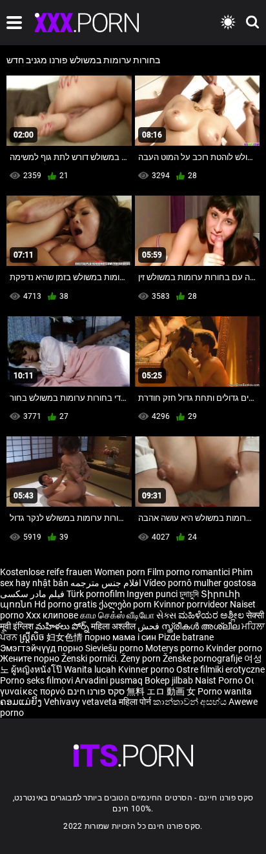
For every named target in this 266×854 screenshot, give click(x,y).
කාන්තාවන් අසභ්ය (191, 701)
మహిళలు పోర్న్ (63, 626)
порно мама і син (120, 637)
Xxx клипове (52, 615)
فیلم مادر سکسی (32, 594)
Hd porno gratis (65, 604)
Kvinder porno (234, 648)
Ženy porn (142, 658)
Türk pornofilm (95, 594)
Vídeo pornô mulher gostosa (199, 583)
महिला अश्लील (114, 626)
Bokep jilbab (169, 680)
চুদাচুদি (189, 594)
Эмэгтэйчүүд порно (42, 648)
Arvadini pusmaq (110, 680)
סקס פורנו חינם (96, 691)
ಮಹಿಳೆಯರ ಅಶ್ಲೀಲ (212, 615)
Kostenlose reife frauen (46, 572)
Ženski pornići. (91, 658)
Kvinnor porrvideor (192, 604)
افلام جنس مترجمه (105, 583)
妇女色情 (65, 637)
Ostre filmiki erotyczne (220, 669)
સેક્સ (166, 615)
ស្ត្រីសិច (32, 637)
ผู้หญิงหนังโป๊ (37, 669)
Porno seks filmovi (36, 680)
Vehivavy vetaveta (81, 701)
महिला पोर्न (136, 701)
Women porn (120, 572)
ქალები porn (126, 604)
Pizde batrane (186, 637)
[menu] (14, 22)
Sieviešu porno (115, 648)
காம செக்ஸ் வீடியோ (117, 615)
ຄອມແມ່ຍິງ (22, 701)
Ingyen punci (152, 594)
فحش (149, 626)
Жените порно (30, 658)
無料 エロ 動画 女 (161, 691)
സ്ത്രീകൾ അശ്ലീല (201, 626)
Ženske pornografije (203, 658)
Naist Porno (220, 680)
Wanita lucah (91, 669)
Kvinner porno (147, 669)
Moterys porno (175, 648)
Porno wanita (225, 691)
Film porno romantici (188, 572)
